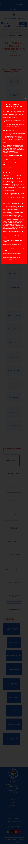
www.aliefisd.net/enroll (14, 136)
